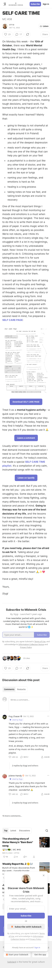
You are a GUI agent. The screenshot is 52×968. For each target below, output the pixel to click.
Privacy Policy (35, 939)
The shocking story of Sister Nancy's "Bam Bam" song (17, 842)
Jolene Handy (15, 775)
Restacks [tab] (21, 689)
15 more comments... (12, 816)
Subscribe (35, 4)
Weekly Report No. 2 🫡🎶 (17, 863)
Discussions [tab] (24, 830)
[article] (26, 848)
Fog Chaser (14, 716)
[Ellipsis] (48, 716)
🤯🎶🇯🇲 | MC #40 (11, 849)
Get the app (40, 954)
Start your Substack (18, 954)
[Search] (47, 830)
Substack (11, 961)
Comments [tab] (9, 689)
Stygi (11, 25)
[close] (43, 875)
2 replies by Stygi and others (25, 765)
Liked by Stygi (17, 720)
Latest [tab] (13, 830)
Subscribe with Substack (28, 926)
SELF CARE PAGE (12, 320)
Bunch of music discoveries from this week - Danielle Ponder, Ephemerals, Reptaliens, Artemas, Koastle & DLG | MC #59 (19, 869)
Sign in (46, 4)
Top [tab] (5, 830)
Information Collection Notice (31, 644)
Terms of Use (39, 641)
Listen (46, 26)
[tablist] (14, 689)
